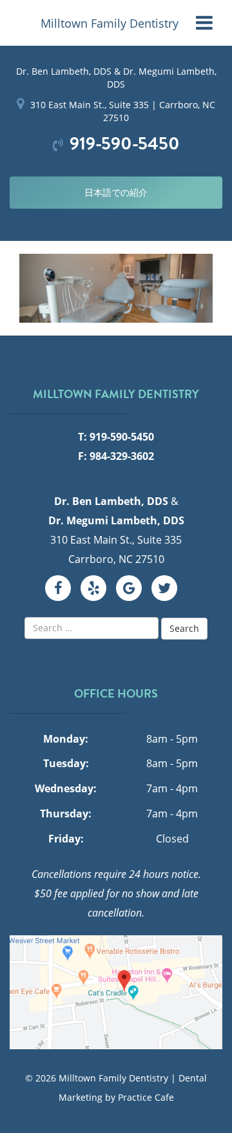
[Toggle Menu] (204, 23)
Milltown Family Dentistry (110, 23)
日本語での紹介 (116, 192)
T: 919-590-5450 (116, 437)
